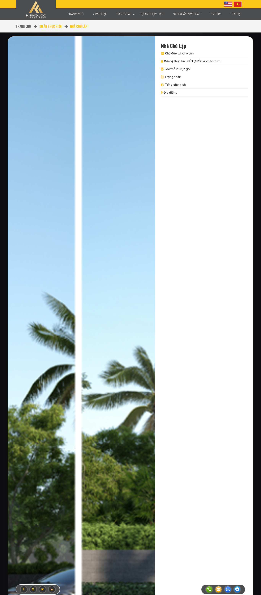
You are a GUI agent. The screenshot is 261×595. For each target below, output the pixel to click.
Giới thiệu (100, 14)
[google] (33, 589)
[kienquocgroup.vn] (36, 10)
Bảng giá (123, 14)
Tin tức (215, 14)
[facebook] (24, 589)
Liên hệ (235, 14)
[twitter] (42, 589)
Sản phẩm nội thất (187, 14)
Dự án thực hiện (151, 14)
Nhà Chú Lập (78, 26)
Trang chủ (75, 14)
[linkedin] (52, 589)
